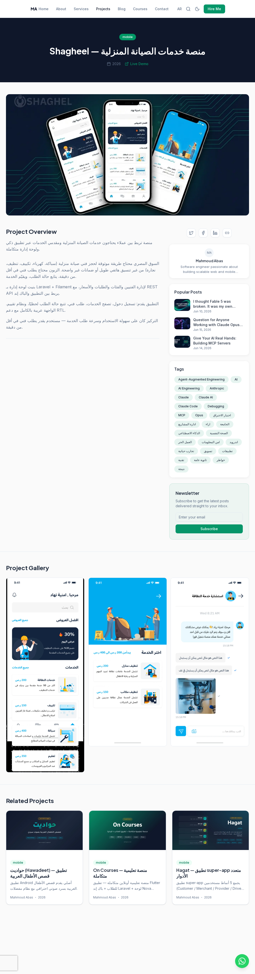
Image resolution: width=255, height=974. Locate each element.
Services (81, 9)
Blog (122, 9)
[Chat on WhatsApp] (242, 961)
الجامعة (224, 424)
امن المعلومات (211, 442)
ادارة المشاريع (187, 424)
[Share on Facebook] (203, 232)
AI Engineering (189, 388)
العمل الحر (185, 442)
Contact (162, 9)
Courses (140, 9)
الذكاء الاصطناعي (189, 433)
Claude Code (188, 406)
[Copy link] (227, 232)
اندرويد (234, 442)
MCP (181, 415)
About (61, 9)
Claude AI (206, 397)
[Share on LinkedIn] (215, 232)
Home (44, 9)
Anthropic (217, 388)
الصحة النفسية (219, 433)
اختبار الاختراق (222, 415)
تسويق (208, 451)
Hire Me (214, 9)
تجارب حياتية (186, 451)
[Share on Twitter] (191, 232)
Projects (103, 9)
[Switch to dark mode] (197, 8)
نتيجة (181, 469)
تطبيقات (227, 451)
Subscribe (209, 529)
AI (236, 379)
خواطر (221, 460)
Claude (183, 397)
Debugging (216, 406)
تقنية (181, 460)
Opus (199, 415)
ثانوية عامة (200, 460)
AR (179, 9)
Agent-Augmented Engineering (201, 379)
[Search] (188, 8)
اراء (208, 424)
